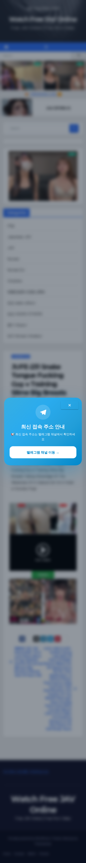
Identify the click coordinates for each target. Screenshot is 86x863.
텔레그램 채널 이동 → (43, 452)
